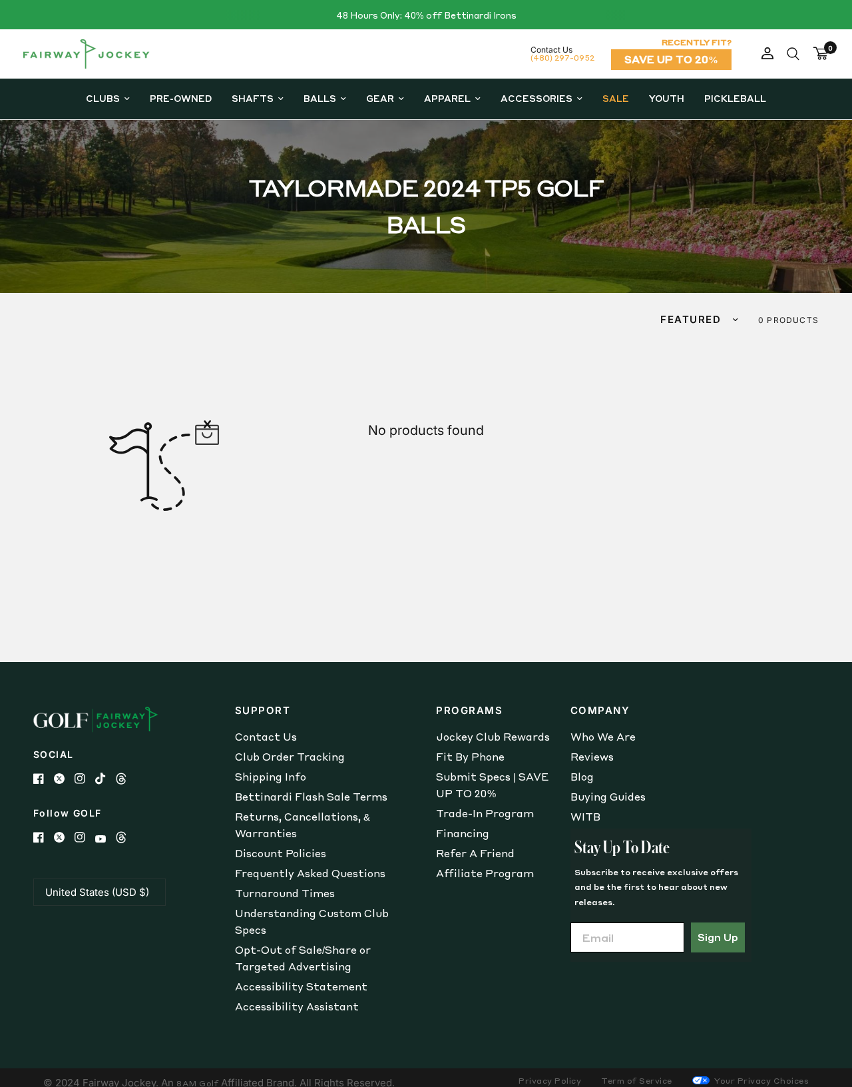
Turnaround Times (285, 893)
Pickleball (735, 98)
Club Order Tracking (290, 756)
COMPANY (600, 710)
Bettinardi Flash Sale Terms (311, 796)
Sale (615, 98)
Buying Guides (608, 796)
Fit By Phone (470, 756)
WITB (585, 816)
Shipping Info (270, 776)
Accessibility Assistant (297, 1006)
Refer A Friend (475, 853)
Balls (320, 98)
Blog (582, 776)
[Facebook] (43, 778)
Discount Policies (280, 853)
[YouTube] (105, 839)
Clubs (103, 98)
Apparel (447, 98)
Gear (380, 98)
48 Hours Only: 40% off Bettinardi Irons (426, 15)
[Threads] (126, 779)
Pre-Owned (181, 98)
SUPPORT (263, 710)
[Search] (793, 54)
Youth (666, 98)
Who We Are (603, 736)
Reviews (592, 756)
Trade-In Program (485, 813)
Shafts (253, 98)
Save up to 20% (671, 59)
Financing (462, 833)
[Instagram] (85, 778)
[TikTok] (105, 779)
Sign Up (718, 937)
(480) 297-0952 (562, 58)
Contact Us (266, 736)
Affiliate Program (485, 873)
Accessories (536, 98)
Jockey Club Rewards (493, 736)
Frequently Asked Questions (310, 873)
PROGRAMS (469, 710)
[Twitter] (64, 778)
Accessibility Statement (301, 986)
